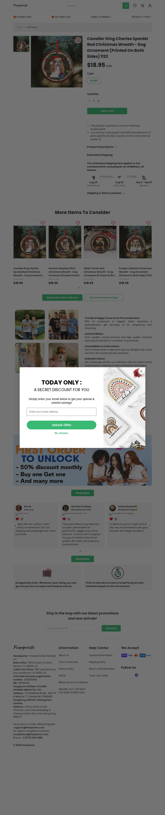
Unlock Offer (61, 425)
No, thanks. (61, 433)
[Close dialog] (141, 371)
